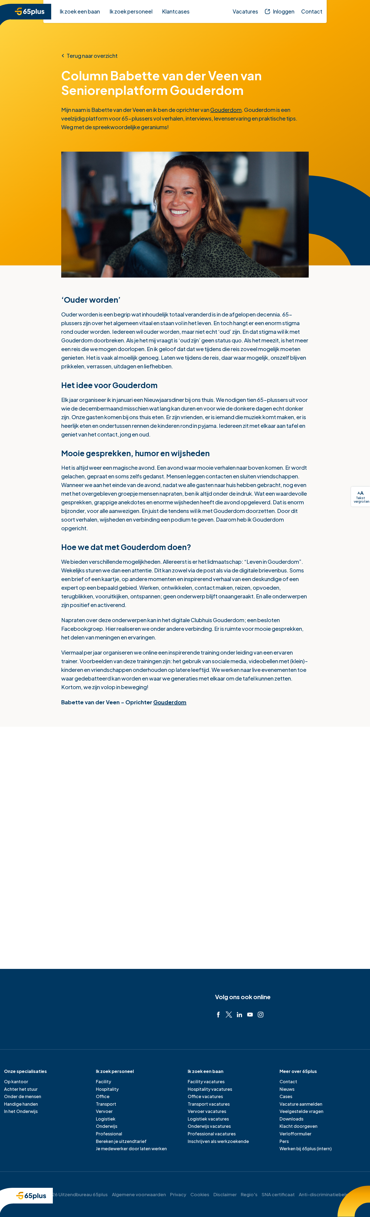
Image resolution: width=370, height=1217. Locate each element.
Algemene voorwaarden (139, 1194)
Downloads (291, 1119)
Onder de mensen (22, 1096)
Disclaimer (225, 1194)
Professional (109, 1133)
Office (102, 1096)
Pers (284, 1141)
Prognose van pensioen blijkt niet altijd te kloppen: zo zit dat (163, 904)
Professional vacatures (212, 1133)
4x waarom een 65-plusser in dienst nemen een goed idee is (283, 904)
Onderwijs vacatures (209, 1126)
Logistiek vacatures (208, 1119)
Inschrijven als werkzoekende (218, 1141)
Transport (106, 1104)
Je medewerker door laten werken (131, 1148)
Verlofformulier (295, 1133)
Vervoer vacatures (207, 1111)
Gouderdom (226, 109)
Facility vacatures (206, 1081)
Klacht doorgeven (298, 1126)
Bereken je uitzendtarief (121, 1141)
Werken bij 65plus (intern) (306, 1148)
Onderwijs (106, 1126)
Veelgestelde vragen (301, 1111)
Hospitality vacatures (210, 1089)
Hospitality (107, 1089)
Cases (286, 1096)
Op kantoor (16, 1081)
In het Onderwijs (21, 1111)
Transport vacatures (209, 1104)
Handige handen (21, 1104)
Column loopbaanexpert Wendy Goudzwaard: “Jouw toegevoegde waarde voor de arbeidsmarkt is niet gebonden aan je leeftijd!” (49, 916)
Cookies (199, 1194)
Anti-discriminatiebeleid (326, 1194)
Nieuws (287, 1089)
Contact (288, 1081)
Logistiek (105, 1119)
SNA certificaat (278, 1194)
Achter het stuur (21, 1089)
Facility (103, 1081)
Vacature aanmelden (301, 1104)
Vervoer (104, 1111)
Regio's (249, 1194)
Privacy (178, 1194)
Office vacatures (205, 1096)
